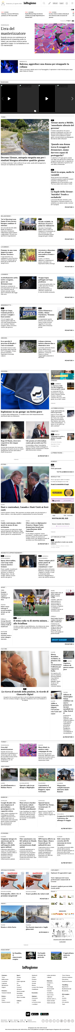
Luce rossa (20, 995)
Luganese (4, 983)
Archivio (64, 998)
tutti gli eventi (67, 500)
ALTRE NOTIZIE (43, 456)
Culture (19, 1000)
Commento (35, 998)
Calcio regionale (21, 981)
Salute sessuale (51, 1002)
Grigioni (4, 987)
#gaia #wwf (65, 987)
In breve (64, 1000)
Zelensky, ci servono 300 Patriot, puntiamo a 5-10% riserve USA (10, 14)
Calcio (18, 979)
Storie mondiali (20, 991)
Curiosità (49, 990)
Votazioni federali (6, 993)
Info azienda (65, 1002)
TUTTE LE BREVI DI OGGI (65, 472)
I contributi (34, 1004)
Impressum (16, 1020)
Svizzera (4, 990)
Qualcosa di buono (67, 981)
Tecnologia (50, 987)
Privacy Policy (13, 1021)
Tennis (18, 985)
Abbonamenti (4, 1020)
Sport (18, 975)
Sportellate (19, 993)
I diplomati (49, 996)
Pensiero (34, 979)
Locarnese (4, 981)
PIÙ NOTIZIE (69, 207)
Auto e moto (50, 995)
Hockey (19, 977)
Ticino (3, 977)
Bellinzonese (5, 979)
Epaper (61, 3)
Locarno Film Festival (37, 987)
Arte (18, 1002)
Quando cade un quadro (51, 999)
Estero (4, 996)
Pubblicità (29, 1020)
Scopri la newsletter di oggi (60, 484)
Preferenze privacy (31, 1021)
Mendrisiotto (5, 985)
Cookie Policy (22, 1021)
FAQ (25, 1020)
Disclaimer (10, 1020)
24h (63, 996)
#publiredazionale (66, 988)
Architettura (50, 993)
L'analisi (34, 1000)
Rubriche (49, 981)
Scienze (34, 981)
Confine (4, 998)
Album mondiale (21, 997)
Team (63, 1004)
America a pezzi (6, 1002)
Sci (17, 983)
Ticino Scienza (66, 975)
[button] (72, 98)
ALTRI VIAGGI (43, 932)
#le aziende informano (65, 991)
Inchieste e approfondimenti (51, 983)
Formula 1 (19, 987)
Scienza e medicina (67, 977)
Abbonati (55, 3)
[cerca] (44, 3)
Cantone (4, 975)
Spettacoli (34, 975)
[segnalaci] (50, 3)
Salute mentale (51, 1000)
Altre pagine (65, 994)
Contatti (21, 1020)
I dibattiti (49, 977)
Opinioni (34, 996)
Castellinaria (35, 989)
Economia (35, 993)
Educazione (65, 979)
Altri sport (19, 989)
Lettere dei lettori (51, 975)
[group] (12, 15)
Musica (34, 985)
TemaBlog (65, 985)
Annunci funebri (4, 1021)
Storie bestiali (50, 988)
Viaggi (48, 985)
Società (34, 983)
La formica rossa (36, 1002)
